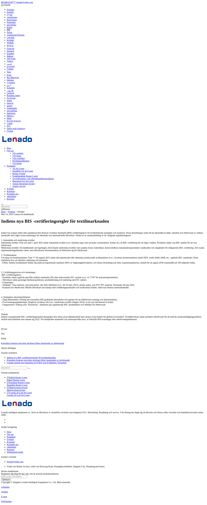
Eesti (9, 75)
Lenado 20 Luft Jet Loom (18, 395)
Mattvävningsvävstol (16, 390)
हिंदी (8, 30)
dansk (9, 100)
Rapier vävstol (18, 173)
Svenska (10, 9)
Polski (9, 27)
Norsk (9, 32)
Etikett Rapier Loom (16, 380)
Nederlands (12, 108)
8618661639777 (8, 2)
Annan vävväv (18, 186)
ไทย (9, 72)
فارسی (10, 90)
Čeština (10, 69)
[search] (2, 204)
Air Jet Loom (18, 168)
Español (10, 53)
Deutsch (10, 51)
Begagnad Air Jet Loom (23, 181)
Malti (9, 118)
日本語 (10, 43)
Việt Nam (11, 58)
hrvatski (10, 40)
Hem (9, 148)
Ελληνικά (11, 98)
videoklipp (11, 196)
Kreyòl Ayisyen (14, 121)
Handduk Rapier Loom (17, 385)
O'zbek (10, 131)
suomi (9, 105)
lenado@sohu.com (24, 2)
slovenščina (12, 111)
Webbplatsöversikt (15, 452)
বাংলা (8, 126)
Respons (10, 199)
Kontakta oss (12, 194)
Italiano (10, 56)
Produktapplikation (20, 161)
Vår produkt (17, 153)
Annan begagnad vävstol (23, 184)
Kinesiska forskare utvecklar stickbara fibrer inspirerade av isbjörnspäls (32, 343)
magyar (10, 103)
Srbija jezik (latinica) (16, 128)
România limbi (13, 95)
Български (12, 20)
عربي (9, 64)
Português (11, 22)
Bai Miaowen (13, 77)
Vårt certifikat (18, 158)
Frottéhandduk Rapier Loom (25, 176)
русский (11, 66)
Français (10, 48)
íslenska (10, 80)
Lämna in (6, 480)
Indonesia (11, 113)
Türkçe (10, 61)
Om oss (10, 151)
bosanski (11, 88)
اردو (9, 85)
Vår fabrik (17, 163)
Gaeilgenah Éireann (15, 35)
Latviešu (10, 37)
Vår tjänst (16, 156)
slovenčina (11, 25)
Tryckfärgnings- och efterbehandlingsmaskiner (33, 178)
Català (9, 123)
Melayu (10, 116)
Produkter (11, 166)
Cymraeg (11, 82)
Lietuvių (10, 93)
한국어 (10, 46)
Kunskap (11, 191)
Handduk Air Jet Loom (22, 171)
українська (12, 17)
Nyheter (10, 189)
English (10, 12)
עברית (9, 15)
